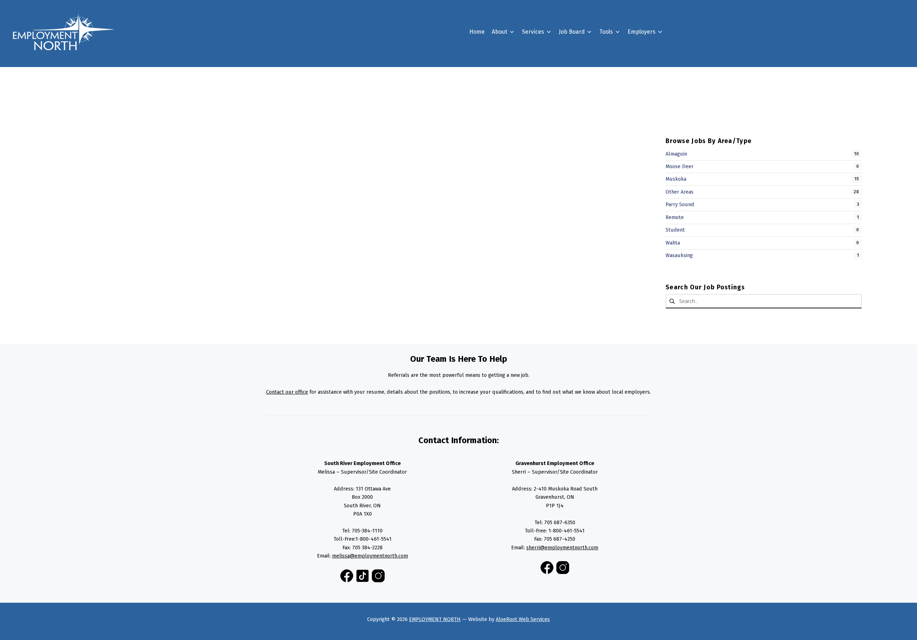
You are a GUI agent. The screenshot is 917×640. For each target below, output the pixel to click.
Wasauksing (679, 255)
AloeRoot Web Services (523, 619)
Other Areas (679, 192)
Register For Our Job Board (674, 68)
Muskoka (676, 179)
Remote (675, 217)
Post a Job (652, 81)
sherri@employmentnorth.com (562, 547)
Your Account (587, 113)
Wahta (673, 243)
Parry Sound (680, 204)
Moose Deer (679, 166)
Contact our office (287, 392)
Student (675, 230)
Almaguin (676, 154)
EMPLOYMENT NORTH (435, 619)
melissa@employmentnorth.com (370, 556)
